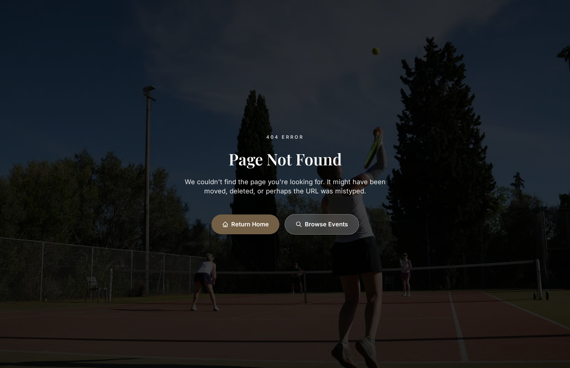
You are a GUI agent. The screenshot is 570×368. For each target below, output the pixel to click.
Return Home (250, 224)
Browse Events (326, 224)
